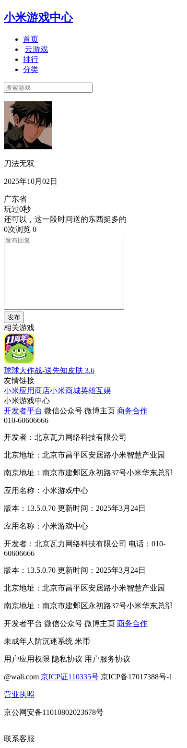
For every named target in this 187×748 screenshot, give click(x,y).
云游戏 (36, 49)
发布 (14, 317)
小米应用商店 (27, 390)
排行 (30, 59)
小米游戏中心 (38, 17)
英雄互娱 (96, 390)
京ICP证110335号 (70, 677)
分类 (30, 69)
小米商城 (65, 390)
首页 (30, 39)
